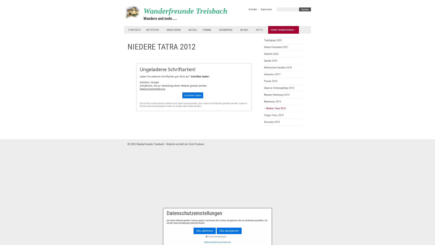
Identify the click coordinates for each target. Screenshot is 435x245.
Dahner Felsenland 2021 (276, 47)
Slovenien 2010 (272, 122)
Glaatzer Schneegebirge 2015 (279, 87)
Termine (206, 30)
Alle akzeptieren (229, 230)
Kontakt (253, 9)
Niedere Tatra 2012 (276, 108)
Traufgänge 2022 (273, 40)
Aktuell (192, 30)
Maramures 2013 (272, 101)
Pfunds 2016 (270, 81)
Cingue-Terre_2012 (274, 115)
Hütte (259, 30)
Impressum (266, 9)
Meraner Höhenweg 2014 (277, 94)
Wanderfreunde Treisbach (185, 11)
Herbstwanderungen (282, 30)
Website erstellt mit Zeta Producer (185, 144)
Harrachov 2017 (272, 74)
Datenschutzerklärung (152, 89)
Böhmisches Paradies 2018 (278, 67)
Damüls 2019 (270, 60)
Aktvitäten (152, 30)
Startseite (134, 30)
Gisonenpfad (225, 30)
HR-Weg (244, 30)
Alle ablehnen (204, 230)
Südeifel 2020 (271, 53)
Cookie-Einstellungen (216, 236)
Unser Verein (174, 30)
